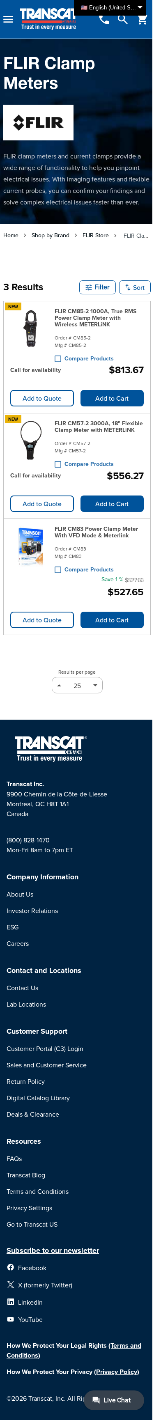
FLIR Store (96, 235)
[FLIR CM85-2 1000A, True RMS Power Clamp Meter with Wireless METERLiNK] (30, 333)
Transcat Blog (26, 1174)
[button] (97, 287)
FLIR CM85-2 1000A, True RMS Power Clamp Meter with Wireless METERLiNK (95, 318)
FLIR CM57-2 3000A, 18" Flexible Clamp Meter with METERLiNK (99, 426)
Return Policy (26, 1081)
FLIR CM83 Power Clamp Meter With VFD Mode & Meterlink (96, 532)
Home (10, 235)
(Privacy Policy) (116, 1371)
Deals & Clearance (33, 1114)
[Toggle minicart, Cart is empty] (142, 19)
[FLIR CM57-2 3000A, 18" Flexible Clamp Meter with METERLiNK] (30, 442)
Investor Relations (32, 910)
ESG (12, 926)
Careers (18, 943)
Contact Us (22, 987)
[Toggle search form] (123, 19)
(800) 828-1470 (28, 839)
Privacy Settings (29, 1207)
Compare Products (89, 358)
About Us (20, 894)
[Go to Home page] (50, 19)
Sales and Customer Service (47, 1064)
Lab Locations (26, 1004)
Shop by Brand (50, 235)
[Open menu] (8, 19)
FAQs (14, 1158)
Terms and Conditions (38, 1191)
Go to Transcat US (32, 1224)
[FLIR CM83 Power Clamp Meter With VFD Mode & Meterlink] (30, 547)
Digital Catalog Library (38, 1097)
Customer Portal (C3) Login (45, 1048)
